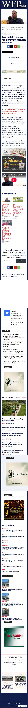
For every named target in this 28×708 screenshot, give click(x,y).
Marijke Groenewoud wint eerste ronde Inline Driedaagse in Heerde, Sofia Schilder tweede (20, 686)
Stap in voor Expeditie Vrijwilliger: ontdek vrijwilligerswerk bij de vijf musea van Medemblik (13, 337)
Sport (4, 32)
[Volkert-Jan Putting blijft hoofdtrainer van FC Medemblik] (7, 223)
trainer (4, 276)
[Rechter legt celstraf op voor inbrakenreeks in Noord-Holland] (5, 612)
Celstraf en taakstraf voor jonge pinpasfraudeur (12, 590)
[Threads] (16, 324)
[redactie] (10, 57)
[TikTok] (12, 705)
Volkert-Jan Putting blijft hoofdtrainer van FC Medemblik (6, 234)
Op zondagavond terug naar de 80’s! (12, 566)
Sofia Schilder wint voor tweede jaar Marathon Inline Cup (12, 451)
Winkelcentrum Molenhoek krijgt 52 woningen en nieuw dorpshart (13, 344)
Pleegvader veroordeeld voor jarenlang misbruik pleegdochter (13, 531)
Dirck (4, 343)
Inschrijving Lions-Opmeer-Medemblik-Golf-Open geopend (12, 443)
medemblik (18, 274)
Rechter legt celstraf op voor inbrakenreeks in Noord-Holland (12, 618)
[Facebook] (8, 46)
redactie (16, 57)
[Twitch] (15, 705)
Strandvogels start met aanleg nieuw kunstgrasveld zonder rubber (12, 435)
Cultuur (4, 564)
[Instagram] (13, 322)
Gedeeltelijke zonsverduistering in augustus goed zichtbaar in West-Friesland (13, 351)
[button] (22, 706)
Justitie (4, 587)
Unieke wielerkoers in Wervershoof (13, 428)
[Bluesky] (13, 324)
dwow (7, 274)
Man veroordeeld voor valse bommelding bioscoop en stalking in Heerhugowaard (12, 604)
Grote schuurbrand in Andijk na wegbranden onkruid (13, 357)
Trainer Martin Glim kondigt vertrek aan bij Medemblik (6, 209)
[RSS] (20, 322)
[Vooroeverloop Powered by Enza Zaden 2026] (14, 408)
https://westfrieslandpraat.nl (16, 313)
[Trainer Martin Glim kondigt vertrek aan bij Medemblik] (7, 199)
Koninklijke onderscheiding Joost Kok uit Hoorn (13, 537)
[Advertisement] (14, 294)
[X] (11, 46)
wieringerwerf (14, 276)
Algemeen (5, 528)
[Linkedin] (16, 322)
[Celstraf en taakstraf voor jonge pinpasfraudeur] (5, 583)
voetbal (8, 276)
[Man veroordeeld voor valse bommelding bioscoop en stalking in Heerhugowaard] (5, 597)
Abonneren (21, 261)
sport (22, 274)
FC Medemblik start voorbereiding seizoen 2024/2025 (18, 209)
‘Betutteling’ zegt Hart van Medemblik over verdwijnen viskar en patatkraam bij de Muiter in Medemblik (7, 685)
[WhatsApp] (18, 46)
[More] (22, 46)
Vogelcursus (5, 542)
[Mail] (18, 322)
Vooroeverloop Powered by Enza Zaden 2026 (12, 420)
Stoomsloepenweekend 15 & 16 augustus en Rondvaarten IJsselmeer (13, 561)
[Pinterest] (15, 46)
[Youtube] (11, 324)
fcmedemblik (12, 274)
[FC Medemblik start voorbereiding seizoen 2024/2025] (18, 199)
